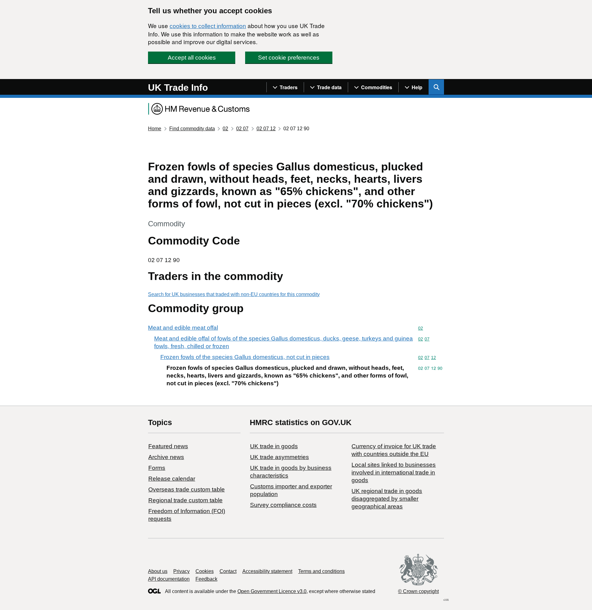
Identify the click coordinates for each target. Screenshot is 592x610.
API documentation (169, 579)
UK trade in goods (274, 446)
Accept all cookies (192, 57)
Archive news (166, 457)
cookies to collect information (208, 26)
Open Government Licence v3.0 (271, 591)
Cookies (204, 571)
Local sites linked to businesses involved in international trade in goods (394, 472)
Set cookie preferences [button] (288, 57)
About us (157, 571)
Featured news (168, 446)
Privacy (181, 571)
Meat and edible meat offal (183, 327)
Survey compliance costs (283, 505)
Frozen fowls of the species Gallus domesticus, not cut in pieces (245, 357)
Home (154, 128)
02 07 (242, 128)
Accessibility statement (267, 571)
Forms (156, 468)
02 (225, 128)
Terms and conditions (321, 571)
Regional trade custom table (185, 500)
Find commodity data (192, 128)
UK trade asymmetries (279, 457)
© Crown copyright (418, 591)
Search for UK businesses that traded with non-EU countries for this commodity (234, 294)
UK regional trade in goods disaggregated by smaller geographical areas (387, 499)
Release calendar (171, 478)
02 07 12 (266, 128)
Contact (228, 571)
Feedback (206, 579)
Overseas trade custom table (186, 489)
